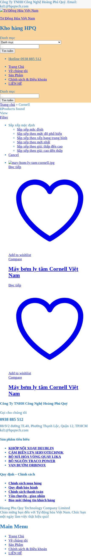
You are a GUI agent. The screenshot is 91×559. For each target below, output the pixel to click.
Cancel (13, 155)
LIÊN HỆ (15, 84)
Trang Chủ (16, 67)
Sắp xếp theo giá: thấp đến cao (40, 146)
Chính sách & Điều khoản (27, 79)
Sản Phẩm (15, 75)
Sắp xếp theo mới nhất (33, 142)
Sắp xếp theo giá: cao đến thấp (40, 151)
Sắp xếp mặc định (30, 129)
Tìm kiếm (7, 51)
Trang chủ (7, 105)
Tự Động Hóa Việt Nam (17, 18)
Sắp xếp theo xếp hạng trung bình (42, 138)
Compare (15, 259)
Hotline (14, 59)
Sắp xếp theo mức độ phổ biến (39, 134)
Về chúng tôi (18, 71)
